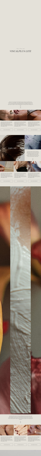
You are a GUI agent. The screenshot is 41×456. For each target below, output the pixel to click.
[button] (7, 130)
